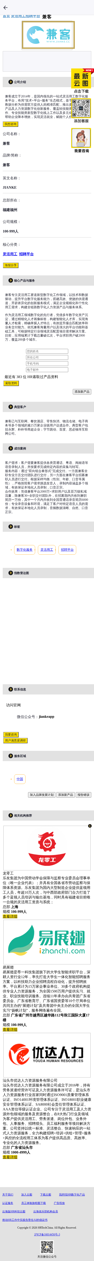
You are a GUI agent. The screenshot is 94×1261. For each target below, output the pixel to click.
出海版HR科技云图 (13, 1211)
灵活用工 (10, 254)
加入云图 (26, 1194)
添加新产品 (82, 391)
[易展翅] (47, 962)
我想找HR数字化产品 (72, 1194)
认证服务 (7, 1203)
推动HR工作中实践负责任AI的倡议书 (24, 1220)
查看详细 (10, 916)
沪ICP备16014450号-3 (47, 1234)
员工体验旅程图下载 (33, 1203)
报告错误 (83, 794)
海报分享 (11, 265)
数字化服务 (25, 549)
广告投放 (59, 1203)
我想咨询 (10, 124)
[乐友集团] (47, 868)
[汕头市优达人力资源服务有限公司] (47, 1075)
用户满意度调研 (15, 740)
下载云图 (45, 1194)
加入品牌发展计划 (42, 794)
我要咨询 (11, 734)
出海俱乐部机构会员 (45, 1211)
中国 (20, 779)
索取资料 (11, 383)
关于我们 (7, 1194)
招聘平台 (26, 254)
